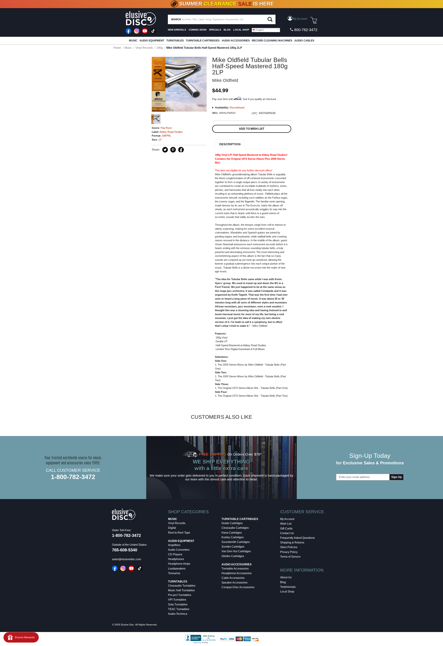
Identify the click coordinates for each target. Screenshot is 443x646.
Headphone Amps (179, 563)
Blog (283, 582)
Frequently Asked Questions (297, 537)
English (260, 29)
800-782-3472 (305, 30)
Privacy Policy (289, 552)
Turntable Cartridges (203, 40)
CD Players (175, 554)
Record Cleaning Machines (272, 40)
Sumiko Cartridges (233, 546)
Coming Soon (197, 29)
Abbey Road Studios (171, 131)
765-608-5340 (124, 550)
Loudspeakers (177, 568)
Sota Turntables (177, 604)
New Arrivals (177, 29)
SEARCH (176, 19)
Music (133, 40)
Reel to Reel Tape (179, 532)
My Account (287, 519)
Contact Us (287, 533)
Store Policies (288, 547)
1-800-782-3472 (73, 476)
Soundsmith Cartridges (236, 541)
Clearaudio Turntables (181, 585)
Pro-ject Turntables (179, 595)
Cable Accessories (233, 577)
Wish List (285, 523)
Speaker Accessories (234, 582)
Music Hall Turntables (181, 590)
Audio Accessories (236, 40)
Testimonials (288, 586)
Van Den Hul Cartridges (236, 551)
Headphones (176, 559)
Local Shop (287, 591)
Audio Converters (178, 549)
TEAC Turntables (178, 609)
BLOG (227, 29)
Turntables (175, 40)
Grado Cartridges (232, 523)
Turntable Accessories (235, 568)
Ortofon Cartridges (233, 556)
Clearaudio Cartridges (235, 527)
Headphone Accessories (237, 573)
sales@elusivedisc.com (126, 559)
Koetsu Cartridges (233, 537)
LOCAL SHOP (241, 29)
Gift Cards (286, 528)
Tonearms (174, 573)
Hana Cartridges (232, 532)
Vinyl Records (176, 523)
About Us (286, 577)
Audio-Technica (177, 613)
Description (230, 144)
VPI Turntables (177, 599)
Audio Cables (304, 40)
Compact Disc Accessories (238, 587)
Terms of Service (290, 556)
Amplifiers (174, 545)
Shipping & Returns (292, 542)
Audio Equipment (151, 40)
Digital (172, 527)
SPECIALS (215, 29)
